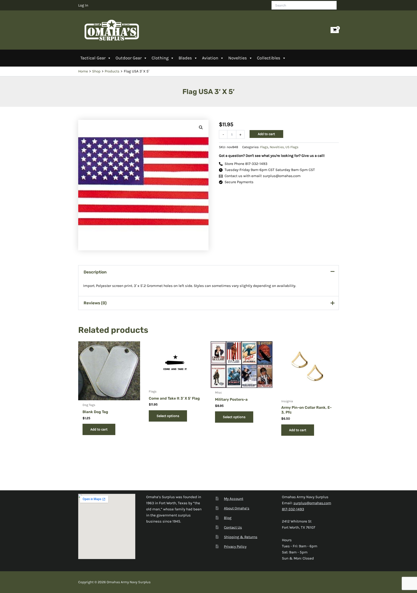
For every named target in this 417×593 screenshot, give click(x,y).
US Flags (291, 147)
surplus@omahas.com (312, 503)
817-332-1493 (293, 509)
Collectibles (268, 57)
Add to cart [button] (99, 429)
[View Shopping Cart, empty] (335, 30)
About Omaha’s (236, 508)
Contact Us (233, 527)
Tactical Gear (93, 57)
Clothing (160, 57)
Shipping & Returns (240, 537)
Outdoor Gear (129, 57)
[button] (201, 127)
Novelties (237, 57)
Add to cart (266, 134)
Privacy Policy (235, 546)
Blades (185, 57)
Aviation (210, 57)
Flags (264, 147)
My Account (233, 498)
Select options (168, 416)
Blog (228, 518)
